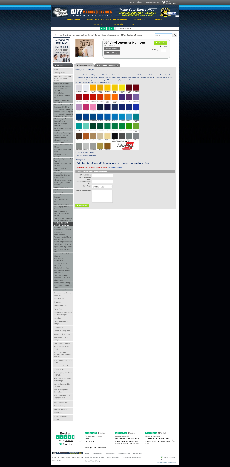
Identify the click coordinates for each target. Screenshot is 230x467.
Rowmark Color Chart (62, 278)
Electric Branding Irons (62, 331)
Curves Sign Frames (61, 187)
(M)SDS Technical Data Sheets (61, 348)
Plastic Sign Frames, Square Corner (61, 141)
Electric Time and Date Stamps (61, 322)
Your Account (110, 453)
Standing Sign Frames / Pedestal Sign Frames (62, 174)
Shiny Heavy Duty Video (62, 366)
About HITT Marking (61, 402)
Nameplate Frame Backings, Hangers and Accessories (62, 229)
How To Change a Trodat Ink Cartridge (62, 379)
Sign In (140, 2)
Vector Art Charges (61, 275)
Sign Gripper (58, 192)
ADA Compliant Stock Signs (61, 200)
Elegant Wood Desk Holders (61, 155)
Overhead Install (60, 290)
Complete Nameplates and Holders (62, 101)
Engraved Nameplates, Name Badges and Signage (62, 88)
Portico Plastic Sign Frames (61, 169)
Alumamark (58, 280)
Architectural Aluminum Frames (62, 129)
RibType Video (59, 369)
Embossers (158, 19)
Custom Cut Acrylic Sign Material (62, 255)
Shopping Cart (171, 3)
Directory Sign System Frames (62, 183)
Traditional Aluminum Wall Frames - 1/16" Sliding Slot (63, 110)
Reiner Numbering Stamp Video (63, 361)
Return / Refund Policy (92, 461)
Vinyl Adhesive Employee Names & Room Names (63, 219)
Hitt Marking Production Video (63, 286)
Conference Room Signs (62, 133)
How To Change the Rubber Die (61, 391)
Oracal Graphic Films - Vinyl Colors (62, 271)
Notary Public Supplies (62, 334)
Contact (56, 420)
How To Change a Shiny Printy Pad (62, 385)
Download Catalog (60, 409)
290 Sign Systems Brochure (60, 264)
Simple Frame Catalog (62, 283)
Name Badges (59, 93)
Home (132, 2)
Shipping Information (61, 416)
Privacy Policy (137, 453)
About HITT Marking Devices (94, 457)
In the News (58, 413)
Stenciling (134, 24)
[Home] (55, 35)
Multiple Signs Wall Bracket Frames (61, 120)
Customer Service (152, 2)
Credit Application (113, 457)
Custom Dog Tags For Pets (62, 250)
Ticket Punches (59, 327)
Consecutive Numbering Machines (62, 294)
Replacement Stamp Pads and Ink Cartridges (63, 313)
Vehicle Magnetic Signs (62, 244)
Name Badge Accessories (63, 242)
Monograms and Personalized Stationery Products (62, 354)
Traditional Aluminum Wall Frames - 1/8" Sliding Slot (63, 115)
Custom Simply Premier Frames (62, 196)
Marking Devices (73, 19)
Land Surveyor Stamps (62, 343)
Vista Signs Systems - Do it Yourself (63, 160)
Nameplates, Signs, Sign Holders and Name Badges (107, 19)
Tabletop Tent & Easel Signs (62, 96)
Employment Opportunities (132, 457)
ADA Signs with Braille (62, 204)
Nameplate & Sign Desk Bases (62, 150)
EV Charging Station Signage (61, 208)
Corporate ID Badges (61, 83)
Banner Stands (59, 177)
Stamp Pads (118, 24)
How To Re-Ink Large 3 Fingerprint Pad (62, 396)
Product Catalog (59, 406)
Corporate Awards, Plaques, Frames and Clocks (61, 213)
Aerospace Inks (140, 19)
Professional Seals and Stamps (61, 339)
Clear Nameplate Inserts (63, 180)
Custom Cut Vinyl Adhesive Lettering (107, 35)
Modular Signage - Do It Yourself (62, 164)
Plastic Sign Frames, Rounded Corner (61, 136)
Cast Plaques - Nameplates (59, 259)
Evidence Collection (98, 24)
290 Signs (57, 190)
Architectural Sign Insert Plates (63, 146)
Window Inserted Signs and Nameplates (62, 238)
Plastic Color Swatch (61, 268)
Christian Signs (59, 234)
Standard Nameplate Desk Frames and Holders (63, 106)
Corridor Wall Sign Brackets (60, 124)
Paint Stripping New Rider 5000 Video (63, 374)
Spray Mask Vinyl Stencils (63, 247)
